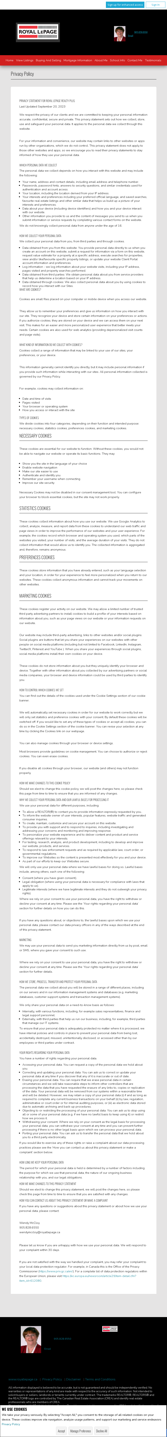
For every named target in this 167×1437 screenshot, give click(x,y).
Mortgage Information (78, 60)
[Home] (38, 32)
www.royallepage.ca (22, 1379)
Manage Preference (80, 1430)
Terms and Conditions (100, 1379)
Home (9, 60)
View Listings (24, 60)
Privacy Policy (11, 1424)
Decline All (101, 1430)
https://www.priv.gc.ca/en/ (56, 1271)
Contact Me (134, 60)
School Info (117, 60)
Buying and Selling (48, 60)
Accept (61, 1430)
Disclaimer (73, 1379)
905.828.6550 (141, 32)
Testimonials (153, 60)
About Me (101, 60)
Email (130, 36)
